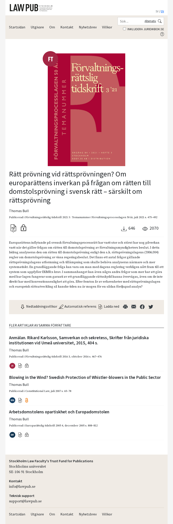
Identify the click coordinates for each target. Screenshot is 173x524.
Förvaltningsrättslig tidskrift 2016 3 (47, 356)
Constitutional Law (37, 391)
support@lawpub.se (25, 501)
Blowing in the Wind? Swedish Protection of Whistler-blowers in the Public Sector (85, 377)
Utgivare (37, 27)
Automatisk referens (80, 306)
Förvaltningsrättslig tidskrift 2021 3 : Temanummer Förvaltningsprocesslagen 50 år (79, 217)
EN (162, 11)
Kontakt (66, 27)
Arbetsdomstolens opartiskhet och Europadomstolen (59, 411)
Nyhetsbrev (88, 27)
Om (52, 27)
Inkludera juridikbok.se (145, 29)
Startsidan (17, 27)
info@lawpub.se (22, 486)
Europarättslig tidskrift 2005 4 (44, 425)
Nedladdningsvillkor (41, 306)
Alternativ (150, 21)
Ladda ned (111, 306)
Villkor (107, 27)
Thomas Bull (19, 210)
